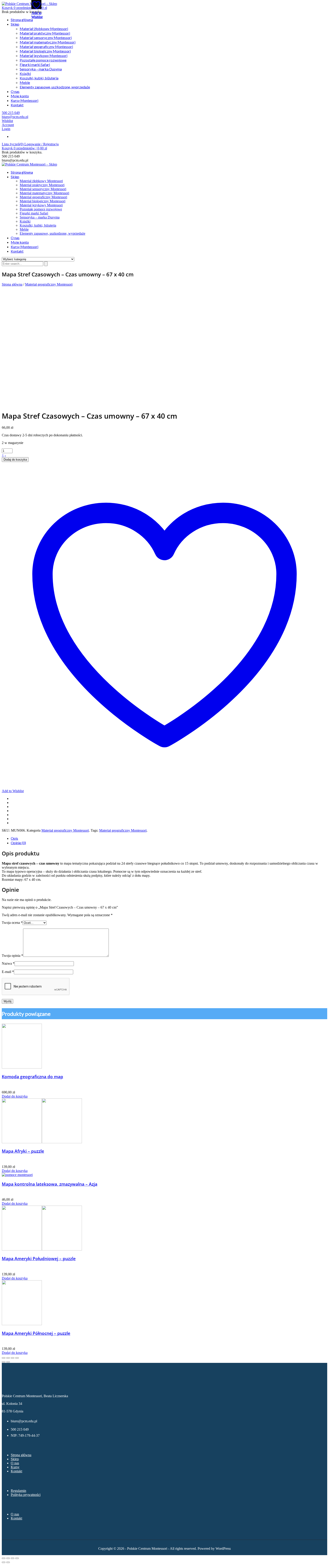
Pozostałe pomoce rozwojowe (43, 60)
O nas (15, 91)
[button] (24, 8)
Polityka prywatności (26, 1495)
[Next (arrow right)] (8, 1362)
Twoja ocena (12, 923)
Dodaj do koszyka (15, 459)
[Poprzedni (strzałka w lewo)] (3, 1562)
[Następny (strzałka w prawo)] (8, 1562)
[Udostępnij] (12, 1558)
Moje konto (20, 96)
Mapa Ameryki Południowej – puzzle (39, 1258)
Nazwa (8, 963)
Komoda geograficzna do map (32, 1076)
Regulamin (18, 1491)
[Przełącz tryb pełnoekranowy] (8, 1558)
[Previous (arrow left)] (3, 1362)
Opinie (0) (18, 843)
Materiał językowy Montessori (43, 55)
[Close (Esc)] (3, 1358)
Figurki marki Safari (35, 64)
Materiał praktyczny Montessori (45, 33)
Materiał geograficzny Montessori (46, 46)
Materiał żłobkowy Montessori (44, 28)
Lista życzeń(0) (13, 144)
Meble (25, 82)
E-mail (8, 972)
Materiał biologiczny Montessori (45, 51)
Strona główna (22, 19)
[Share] (8, 1358)
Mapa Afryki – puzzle (23, 1151)
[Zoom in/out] (17, 1358)
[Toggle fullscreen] (12, 1358)
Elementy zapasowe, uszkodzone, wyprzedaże (55, 87)
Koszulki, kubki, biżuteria (39, 78)
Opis (14, 838)
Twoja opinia (12, 955)
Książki (25, 73)
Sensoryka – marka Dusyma (41, 69)
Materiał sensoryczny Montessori (46, 37)
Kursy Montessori (24, 100)
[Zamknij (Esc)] (17, 1558)
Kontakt (17, 105)
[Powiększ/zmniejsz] (3, 1558)
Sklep (15, 24)
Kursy (15, 1467)
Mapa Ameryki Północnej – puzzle (36, 1333)
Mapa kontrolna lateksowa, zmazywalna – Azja (49, 1184)
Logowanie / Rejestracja (41, 144)
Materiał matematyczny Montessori (47, 42)
